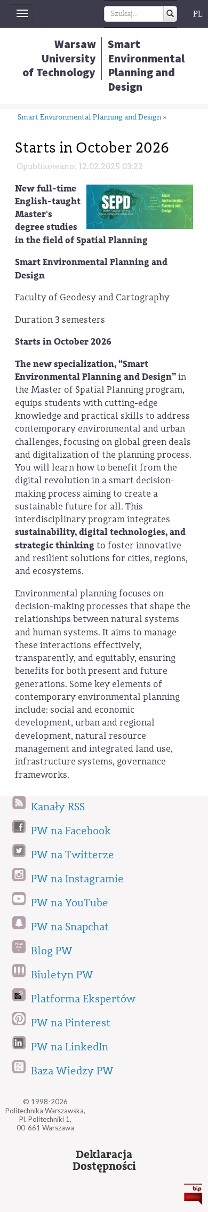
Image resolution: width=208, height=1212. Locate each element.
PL (198, 14)
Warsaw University (59, 58)
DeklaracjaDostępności (104, 1161)
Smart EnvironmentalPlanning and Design (146, 65)
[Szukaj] (170, 14)
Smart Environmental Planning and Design (89, 117)
